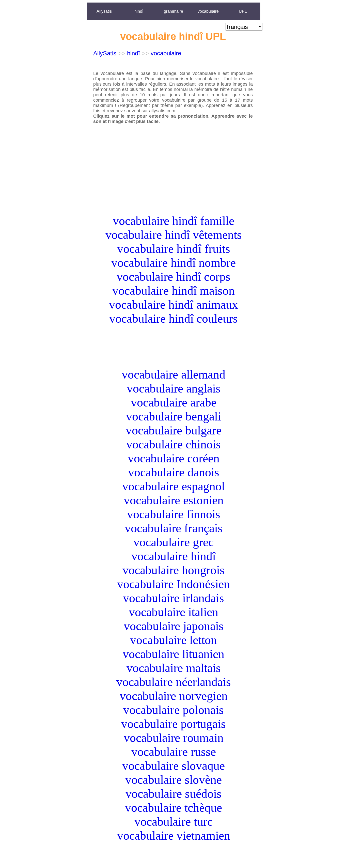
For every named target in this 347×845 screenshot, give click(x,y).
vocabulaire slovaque (173, 765)
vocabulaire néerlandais (173, 681)
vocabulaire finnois (173, 514)
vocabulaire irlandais (173, 598)
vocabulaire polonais (173, 709)
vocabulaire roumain (174, 737)
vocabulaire (208, 11)
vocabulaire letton (173, 640)
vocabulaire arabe (173, 402)
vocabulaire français (174, 528)
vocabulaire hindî (173, 556)
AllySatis (104, 53)
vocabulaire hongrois (173, 570)
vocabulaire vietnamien (173, 835)
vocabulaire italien (173, 612)
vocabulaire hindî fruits (173, 248)
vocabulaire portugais (173, 723)
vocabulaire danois (173, 472)
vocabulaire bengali (173, 416)
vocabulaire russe (173, 751)
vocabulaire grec (173, 542)
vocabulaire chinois (173, 444)
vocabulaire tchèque (173, 807)
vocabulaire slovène (173, 779)
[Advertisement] (173, 178)
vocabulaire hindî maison (173, 290)
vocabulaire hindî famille (173, 220)
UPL (243, 11)
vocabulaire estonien (174, 500)
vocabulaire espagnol (173, 486)
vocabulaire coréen (173, 458)
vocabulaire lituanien (173, 654)
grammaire (173, 11)
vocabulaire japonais (174, 626)
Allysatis (104, 11)
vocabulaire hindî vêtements (173, 234)
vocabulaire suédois (173, 793)
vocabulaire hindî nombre (173, 262)
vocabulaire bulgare (174, 430)
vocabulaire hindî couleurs (173, 318)
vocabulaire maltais (174, 668)
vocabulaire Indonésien (173, 584)
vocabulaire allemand (173, 374)
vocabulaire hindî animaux (173, 304)
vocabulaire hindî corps (173, 276)
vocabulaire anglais (173, 388)
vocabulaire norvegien (174, 695)
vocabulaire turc (173, 821)
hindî (138, 11)
